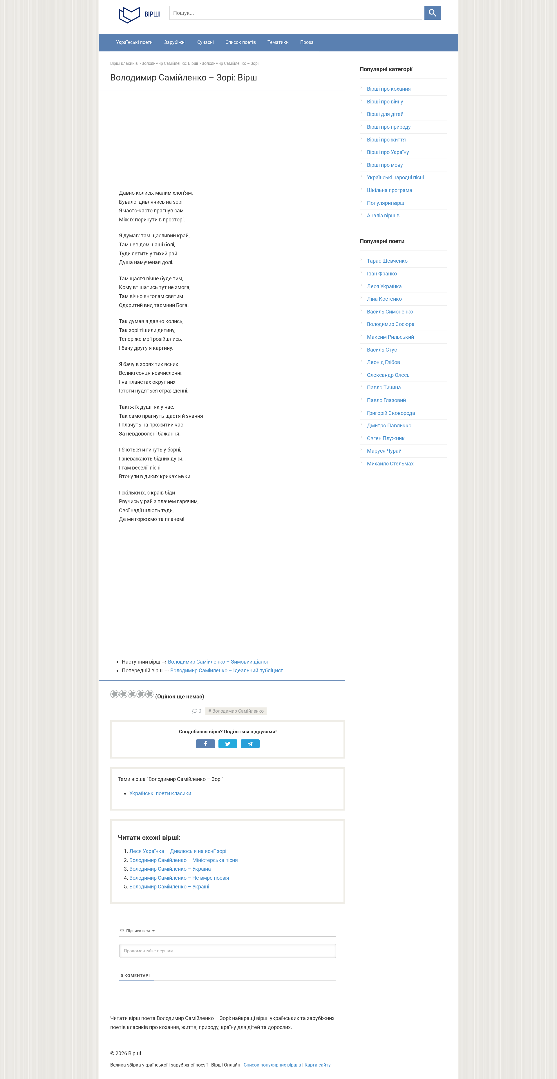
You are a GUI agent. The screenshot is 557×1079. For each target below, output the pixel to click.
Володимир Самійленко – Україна (170, 869)
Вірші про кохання (389, 89)
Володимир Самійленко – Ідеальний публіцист (226, 670)
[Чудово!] (149, 694)
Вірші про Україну (388, 152)
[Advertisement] (227, 140)
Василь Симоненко (390, 312)
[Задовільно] (132, 694)
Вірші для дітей (385, 114)
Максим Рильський (390, 337)
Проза (307, 42)
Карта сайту (317, 1065)
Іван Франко (382, 273)
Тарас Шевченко (387, 261)
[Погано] (123, 694)
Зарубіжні (175, 42)
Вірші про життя (386, 140)
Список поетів (240, 42)
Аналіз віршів (383, 215)
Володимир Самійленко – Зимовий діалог (218, 662)
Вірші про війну (385, 101)
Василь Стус (382, 350)
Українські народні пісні (395, 177)
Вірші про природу (389, 127)
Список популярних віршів (272, 1065)
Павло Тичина (384, 387)
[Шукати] (432, 13)
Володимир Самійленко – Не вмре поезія (179, 878)
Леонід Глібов (383, 362)
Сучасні (205, 42)
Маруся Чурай (384, 451)
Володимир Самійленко (238, 711)
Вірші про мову (385, 165)
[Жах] (114, 694)
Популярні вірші (386, 203)
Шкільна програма (389, 190)
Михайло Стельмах (390, 463)
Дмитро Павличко (389, 425)
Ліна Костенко (384, 299)
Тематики (278, 42)
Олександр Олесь (388, 375)
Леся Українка (384, 286)
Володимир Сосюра (391, 324)
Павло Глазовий (386, 400)
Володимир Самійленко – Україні (169, 886)
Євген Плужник (386, 438)
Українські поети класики (160, 793)
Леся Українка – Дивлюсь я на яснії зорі (177, 851)
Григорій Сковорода (391, 413)
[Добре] (140, 694)
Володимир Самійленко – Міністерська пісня (183, 860)
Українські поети (134, 42)
